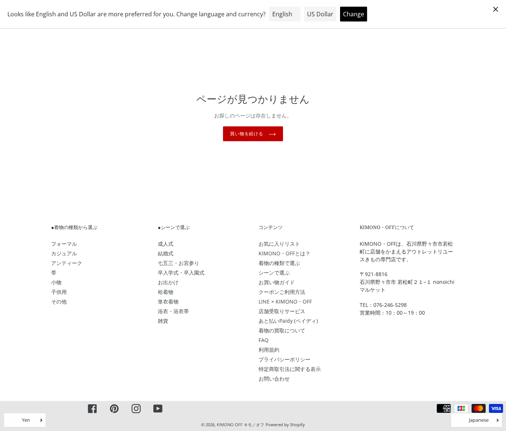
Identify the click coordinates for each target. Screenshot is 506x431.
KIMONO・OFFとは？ (284, 253)
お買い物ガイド (277, 282)
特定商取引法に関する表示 (290, 368)
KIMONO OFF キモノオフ (240, 424)
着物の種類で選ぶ (279, 262)
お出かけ (168, 282)
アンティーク (66, 262)
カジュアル (64, 253)
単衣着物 (168, 301)
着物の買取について (282, 330)
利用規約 (269, 349)
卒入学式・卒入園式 (181, 272)
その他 (59, 301)
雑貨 (163, 320)
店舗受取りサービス (282, 311)
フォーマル (64, 243)
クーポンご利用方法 (282, 291)
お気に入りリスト (279, 243)
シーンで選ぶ (274, 272)
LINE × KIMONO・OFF (285, 301)
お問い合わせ (274, 378)
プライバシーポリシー (284, 359)
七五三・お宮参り (178, 262)
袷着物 (165, 291)
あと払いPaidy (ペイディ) (288, 320)
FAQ (264, 340)
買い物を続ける (247, 133)
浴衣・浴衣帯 (173, 311)
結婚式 (165, 253)
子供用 (59, 291)
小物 (56, 282)
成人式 (165, 243)
